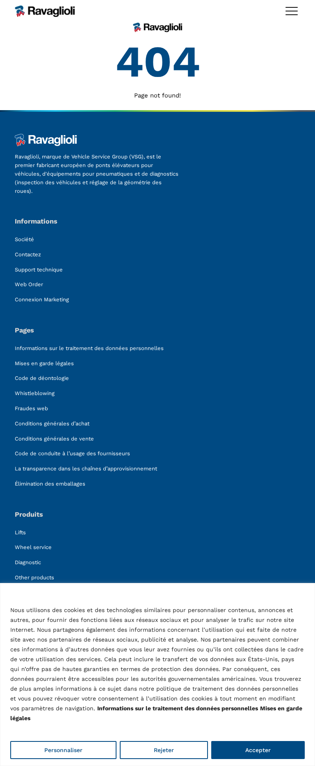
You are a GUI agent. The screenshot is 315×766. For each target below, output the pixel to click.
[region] (157, 674)
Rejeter (164, 750)
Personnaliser (63, 750)
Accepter (258, 750)
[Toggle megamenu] (291, 11)
